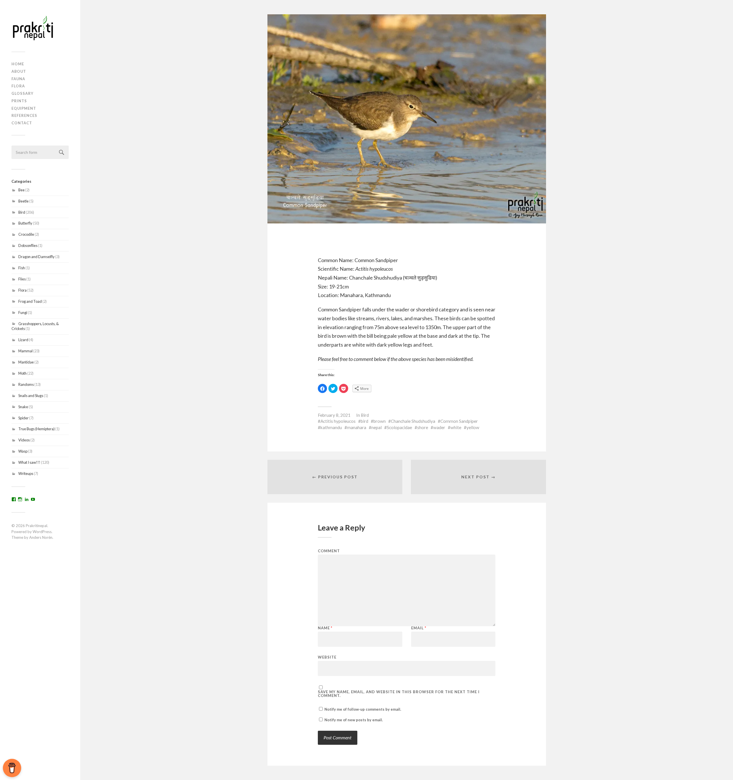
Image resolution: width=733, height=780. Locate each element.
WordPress (42, 531)
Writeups (25, 473)
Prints (19, 101)
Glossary (22, 93)
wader (439, 427)
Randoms (26, 384)
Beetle (23, 201)
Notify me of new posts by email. (353, 720)
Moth (22, 373)
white (455, 427)
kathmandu (331, 427)
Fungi (22, 312)
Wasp (22, 451)
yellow (472, 427)
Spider (23, 418)
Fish (21, 268)
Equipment (23, 108)
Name (325, 628)
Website (327, 657)
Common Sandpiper (459, 421)
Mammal (25, 351)
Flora (18, 86)
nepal (376, 427)
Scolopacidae (399, 427)
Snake (23, 406)
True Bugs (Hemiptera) (36, 429)
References (24, 115)
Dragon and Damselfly (36, 256)
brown (379, 421)
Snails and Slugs (30, 395)
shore (422, 427)
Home (17, 64)
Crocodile (26, 234)
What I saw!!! (29, 462)
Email (418, 628)
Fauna (18, 78)
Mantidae (26, 362)
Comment (329, 551)
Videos (24, 440)
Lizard (23, 339)
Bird (21, 212)
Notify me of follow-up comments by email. (362, 709)
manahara (356, 427)
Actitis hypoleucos (338, 421)
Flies (22, 279)
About (18, 71)
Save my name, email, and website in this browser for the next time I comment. (399, 694)
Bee (21, 190)
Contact (21, 123)
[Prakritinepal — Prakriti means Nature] (40, 28)
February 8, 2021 (334, 415)
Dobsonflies (28, 245)
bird (364, 421)
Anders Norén (40, 537)
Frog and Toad (30, 301)
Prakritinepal (36, 525)
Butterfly (25, 223)
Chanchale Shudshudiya (413, 421)
